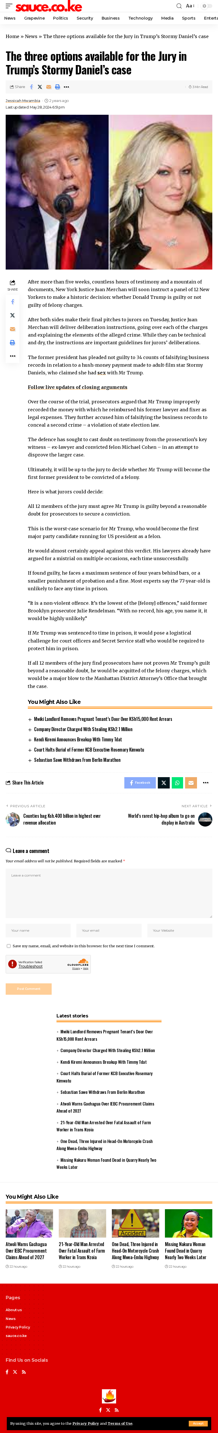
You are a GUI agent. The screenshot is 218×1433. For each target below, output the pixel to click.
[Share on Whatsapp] (177, 783)
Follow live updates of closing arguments (77, 387)
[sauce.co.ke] (49, 6)
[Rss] (24, 1372)
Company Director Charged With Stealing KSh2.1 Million (83, 729)
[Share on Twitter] (40, 86)
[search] (179, 6)
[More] (66, 86)
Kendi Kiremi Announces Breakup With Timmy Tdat (78, 739)
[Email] (49, 86)
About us (14, 1310)
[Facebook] (7, 1372)
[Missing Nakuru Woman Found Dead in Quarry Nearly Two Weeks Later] (188, 1223)
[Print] (58, 86)
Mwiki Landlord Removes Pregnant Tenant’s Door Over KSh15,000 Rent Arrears (103, 719)
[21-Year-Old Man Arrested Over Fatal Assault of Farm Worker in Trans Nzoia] (82, 1223)
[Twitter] (15, 1372)
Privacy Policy (85, 1423)
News (31, 36)
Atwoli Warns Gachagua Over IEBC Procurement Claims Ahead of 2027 (26, 1251)
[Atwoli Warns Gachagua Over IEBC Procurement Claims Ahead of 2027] (29, 1223)
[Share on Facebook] (31, 86)
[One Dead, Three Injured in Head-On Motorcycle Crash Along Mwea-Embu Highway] (135, 1223)
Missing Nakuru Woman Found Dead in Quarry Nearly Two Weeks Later (185, 1251)
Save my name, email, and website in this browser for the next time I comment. (84, 946)
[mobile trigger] (10, 6)
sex (101, 373)
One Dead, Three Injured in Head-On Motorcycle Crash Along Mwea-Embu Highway (135, 1251)
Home (12, 36)
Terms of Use (120, 1423)
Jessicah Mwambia (23, 101)
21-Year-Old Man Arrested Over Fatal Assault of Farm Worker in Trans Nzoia (82, 1251)
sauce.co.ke (16, 1336)
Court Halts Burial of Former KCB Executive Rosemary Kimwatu (89, 749)
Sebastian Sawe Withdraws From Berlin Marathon (77, 759)
